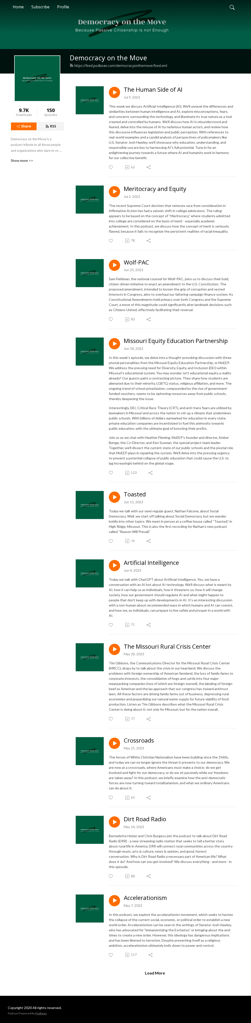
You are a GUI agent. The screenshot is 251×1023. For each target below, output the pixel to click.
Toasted (135, 494)
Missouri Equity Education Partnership (176, 340)
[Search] (232, 7)
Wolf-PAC (136, 262)
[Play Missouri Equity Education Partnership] (114, 343)
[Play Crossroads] (114, 743)
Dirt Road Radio (145, 819)
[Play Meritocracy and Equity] (114, 191)
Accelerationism (145, 897)
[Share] (149, 167)
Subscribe (40, 7)
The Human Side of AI (153, 89)
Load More (155, 973)
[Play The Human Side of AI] (114, 92)
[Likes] (111, 167)
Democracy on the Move (108, 57)
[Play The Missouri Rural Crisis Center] (114, 649)
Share (26, 126)
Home (18, 7)
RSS (53, 126)
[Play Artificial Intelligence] (114, 565)
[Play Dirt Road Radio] (114, 822)
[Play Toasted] (114, 497)
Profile (63, 7)
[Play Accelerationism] (114, 900)
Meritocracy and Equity (155, 188)
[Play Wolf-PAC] (114, 265)
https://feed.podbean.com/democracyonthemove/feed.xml (120, 65)
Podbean (41, 1013)
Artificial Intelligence (151, 562)
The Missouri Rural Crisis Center (167, 646)
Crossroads (139, 740)
